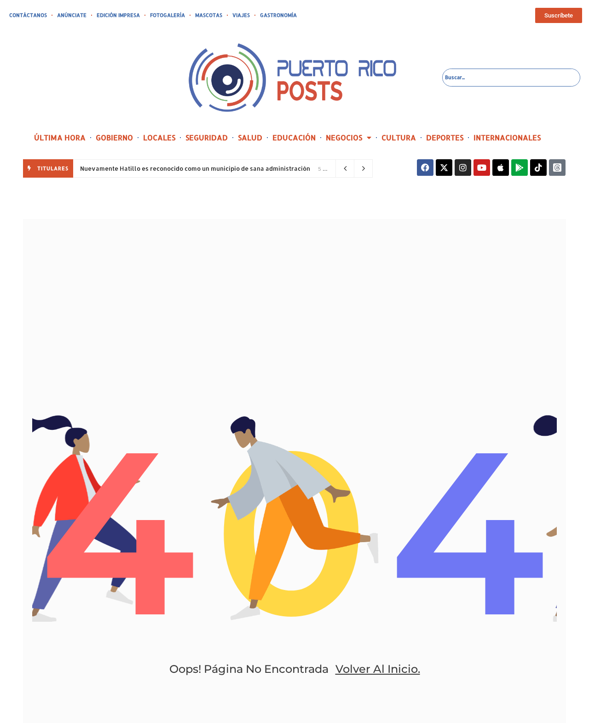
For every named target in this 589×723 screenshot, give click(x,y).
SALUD (250, 137)
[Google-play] (519, 167)
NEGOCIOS (344, 137)
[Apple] (500, 167)
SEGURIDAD (206, 137)
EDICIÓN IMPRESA (118, 15)
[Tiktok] (538, 167)
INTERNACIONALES (507, 137)
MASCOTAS (208, 15)
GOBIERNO (114, 137)
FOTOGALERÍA (167, 15)
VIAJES (241, 15)
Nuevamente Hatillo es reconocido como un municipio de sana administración (196, 168)
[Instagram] (463, 167)
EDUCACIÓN (294, 137)
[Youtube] (482, 167)
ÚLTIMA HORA (60, 137)
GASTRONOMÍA (278, 15)
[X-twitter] (444, 167)
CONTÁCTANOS (28, 15)
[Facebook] (425, 167)
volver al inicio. (377, 669)
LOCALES (159, 137)
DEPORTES (444, 137)
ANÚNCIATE (72, 15)
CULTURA (398, 137)
